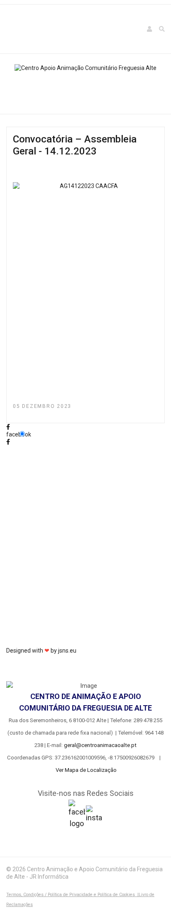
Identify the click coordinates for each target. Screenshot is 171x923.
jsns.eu (67, 650)
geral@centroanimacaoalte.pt (100, 745)
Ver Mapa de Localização (86, 770)
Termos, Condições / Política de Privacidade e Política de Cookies (70, 894)
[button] (150, 29)
